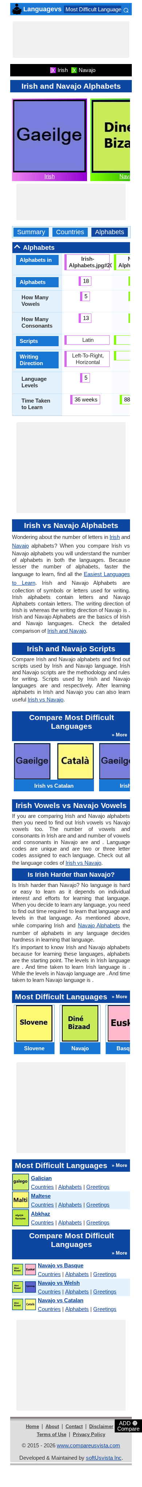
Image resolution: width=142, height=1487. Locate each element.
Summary (31, 232)
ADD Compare (128, 1425)
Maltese (41, 1196)
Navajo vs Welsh (59, 1283)
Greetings (98, 1187)
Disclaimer (101, 1426)
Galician (41, 1178)
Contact (74, 1426)
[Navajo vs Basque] (23, 1270)
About (52, 1426)
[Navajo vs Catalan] (23, 1305)
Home (32, 1426)
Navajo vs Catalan (60, 1300)
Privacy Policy (89, 1434)
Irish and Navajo (66, 631)
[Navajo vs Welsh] (23, 1287)
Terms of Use (51, 1434)
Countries (70, 232)
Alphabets (109, 232)
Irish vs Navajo (45, 699)
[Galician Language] (20, 1182)
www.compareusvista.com (88, 1445)
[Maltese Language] (20, 1200)
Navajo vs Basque (60, 1265)
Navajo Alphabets (99, 925)
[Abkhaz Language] (20, 1218)
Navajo (127, 176)
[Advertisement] (71, 39)
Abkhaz (40, 1214)
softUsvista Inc (104, 1458)
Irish (49, 176)
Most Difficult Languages (95, 9)
